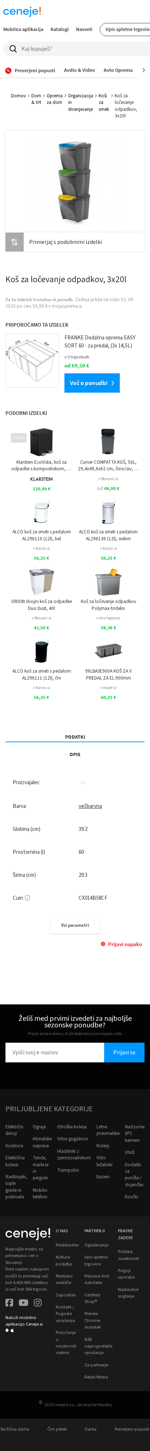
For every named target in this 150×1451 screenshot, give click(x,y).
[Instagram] (38, 1303)
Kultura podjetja (64, 1260)
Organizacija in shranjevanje (80, 103)
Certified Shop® (92, 1298)
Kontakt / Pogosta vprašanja (65, 1314)
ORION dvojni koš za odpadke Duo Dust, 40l (41, 604)
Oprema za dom (55, 99)
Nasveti (84, 29)
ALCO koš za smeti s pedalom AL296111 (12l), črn (41, 674)
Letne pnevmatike (107, 1130)
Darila (90, 1429)
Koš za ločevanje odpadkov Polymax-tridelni (108, 604)
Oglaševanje (96, 1245)
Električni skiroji (14, 1130)
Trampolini (68, 1170)
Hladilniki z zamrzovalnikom (74, 1154)
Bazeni (103, 1177)
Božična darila (15, 1429)
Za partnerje (96, 1365)
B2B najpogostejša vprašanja (98, 1346)
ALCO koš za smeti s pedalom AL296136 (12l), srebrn (108, 535)
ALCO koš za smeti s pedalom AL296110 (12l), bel (41, 535)
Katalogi (60, 29)
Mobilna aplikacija (23, 29)
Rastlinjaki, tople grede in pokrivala (16, 1187)
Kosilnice (14, 1146)
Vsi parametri (75, 925)
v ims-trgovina (108, 618)
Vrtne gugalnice (72, 1139)
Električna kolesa (15, 1161)
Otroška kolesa (72, 1127)
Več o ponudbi (88, 383)
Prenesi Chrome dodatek (92, 1320)
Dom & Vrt (36, 99)
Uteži (130, 1152)
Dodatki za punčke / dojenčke (134, 1175)
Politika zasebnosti (128, 1254)
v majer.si (108, 688)
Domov (18, 96)
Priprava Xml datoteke (96, 1279)
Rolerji (102, 1146)
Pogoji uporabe (126, 1273)
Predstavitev (67, 1245)
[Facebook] (9, 1303)
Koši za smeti (104, 103)
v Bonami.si (108, 479)
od (108, 488)
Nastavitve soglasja (128, 1292)
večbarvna (90, 806)
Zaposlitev (66, 1295)
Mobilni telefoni (40, 1193)
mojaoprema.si (67, 306)
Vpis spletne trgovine (95, 1260)
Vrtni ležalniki (104, 1161)
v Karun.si (41, 548)
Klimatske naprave (42, 1142)
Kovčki (131, 1197)
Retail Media (96, 1377)
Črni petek (57, 1429)
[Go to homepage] (22, 11)
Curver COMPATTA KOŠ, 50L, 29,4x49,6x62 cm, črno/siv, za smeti (108, 465)
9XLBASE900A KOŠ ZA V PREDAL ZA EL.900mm (108, 674)
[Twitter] (23, 1303)
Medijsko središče (64, 1279)
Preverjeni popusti (132, 1429)
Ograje (39, 1127)
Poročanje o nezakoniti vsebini (66, 1342)
